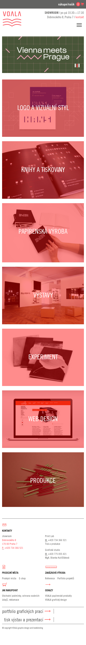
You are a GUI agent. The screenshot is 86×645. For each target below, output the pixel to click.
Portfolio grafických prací (22, 611)
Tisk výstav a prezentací (23, 619)
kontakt (80, 17)
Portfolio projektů (65, 578)
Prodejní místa (9, 578)
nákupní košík (68, 4)
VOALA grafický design (56, 599)
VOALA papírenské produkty (58, 595)
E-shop (22, 578)
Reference (50, 578)
